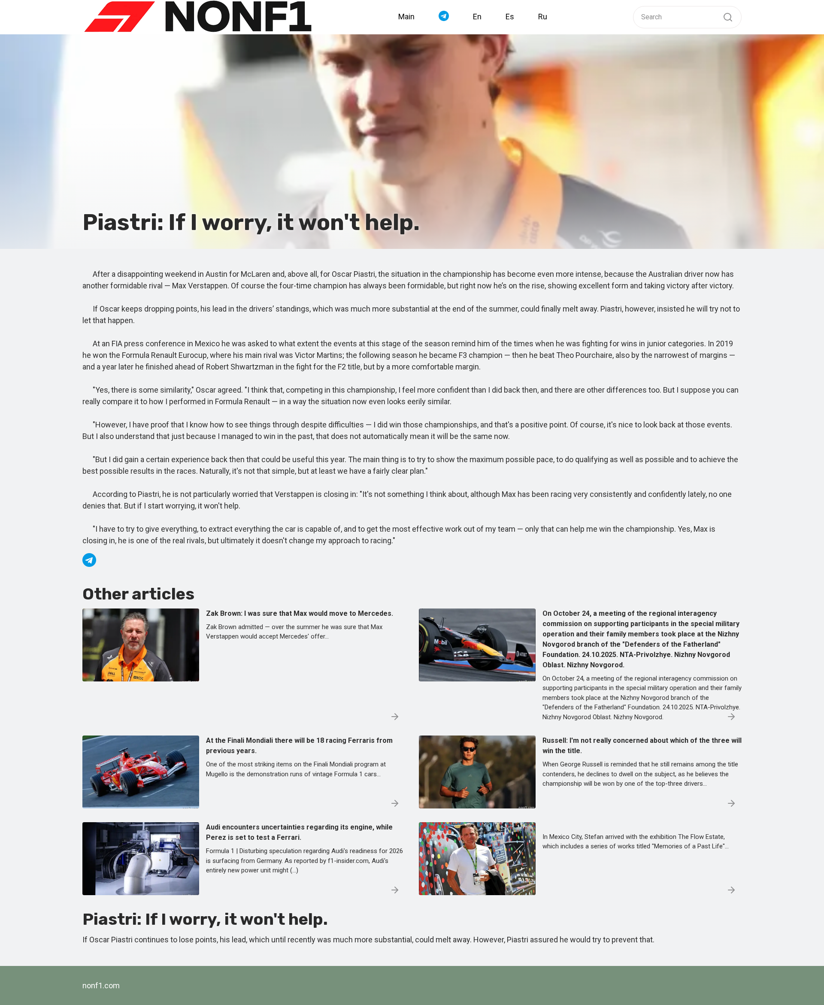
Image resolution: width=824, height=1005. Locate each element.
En (477, 16)
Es (510, 16)
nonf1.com (101, 985)
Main (406, 16)
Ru (542, 16)
